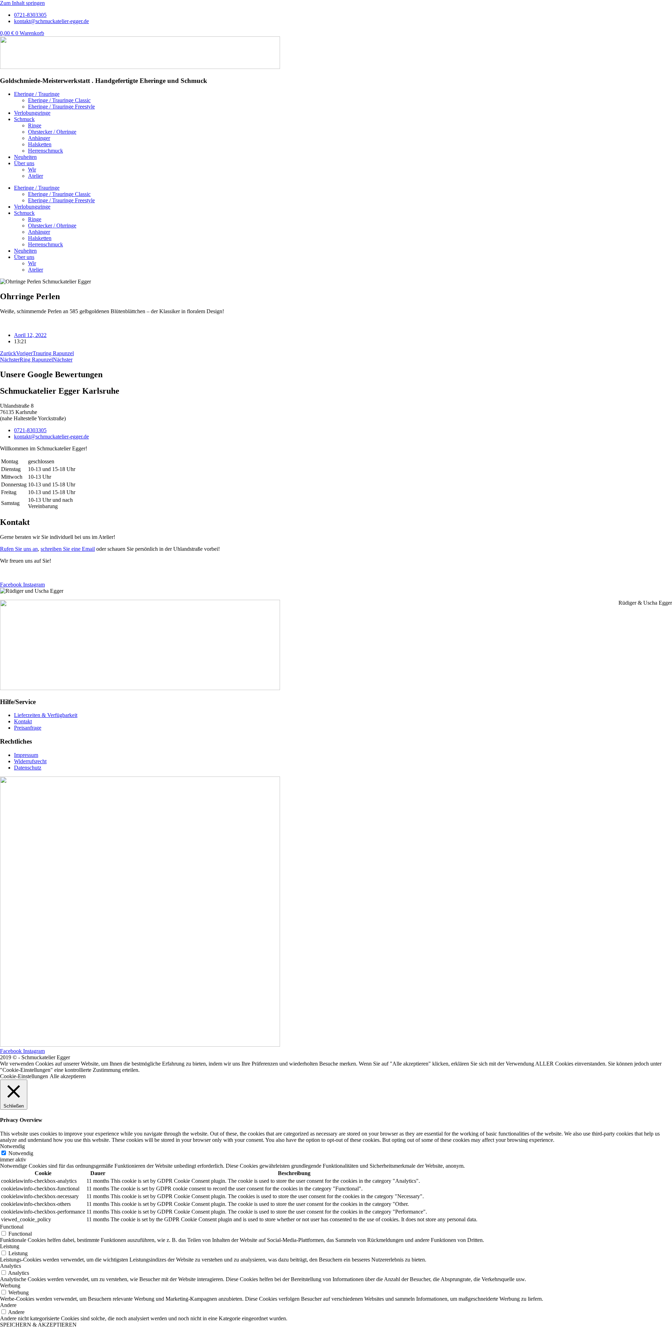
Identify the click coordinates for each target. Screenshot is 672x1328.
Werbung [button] (10, 1285)
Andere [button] (8, 1305)
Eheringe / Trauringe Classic (59, 100)
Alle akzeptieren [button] (68, 1076)
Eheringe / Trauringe (36, 94)
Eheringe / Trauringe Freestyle (61, 107)
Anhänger (39, 138)
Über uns (24, 163)
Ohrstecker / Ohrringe (52, 132)
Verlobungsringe (32, 113)
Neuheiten (25, 157)
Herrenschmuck (45, 151)
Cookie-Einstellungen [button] (24, 1076)
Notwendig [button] (12, 1146)
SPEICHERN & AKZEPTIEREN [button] (38, 1325)
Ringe (34, 125)
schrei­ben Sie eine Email (68, 549)
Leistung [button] (9, 1246)
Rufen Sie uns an (19, 549)
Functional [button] (11, 1227)
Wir (32, 170)
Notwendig (20, 1153)
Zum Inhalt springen (22, 3)
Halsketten (39, 144)
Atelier (35, 176)
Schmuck (24, 119)
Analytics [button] (10, 1266)
